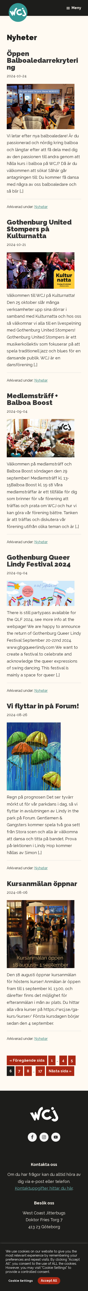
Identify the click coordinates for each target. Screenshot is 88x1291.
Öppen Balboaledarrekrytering (42, 60)
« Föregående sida (26, 1061)
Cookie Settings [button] (20, 1280)
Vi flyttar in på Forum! (43, 706)
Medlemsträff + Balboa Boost (32, 399)
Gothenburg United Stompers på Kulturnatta (39, 229)
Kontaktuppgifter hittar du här (44, 1188)
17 (41, 1071)
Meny (76, 8)
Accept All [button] (49, 1280)
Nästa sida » (60, 1072)
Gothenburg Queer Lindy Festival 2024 (39, 560)
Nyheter (41, 207)
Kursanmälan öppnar (42, 884)
